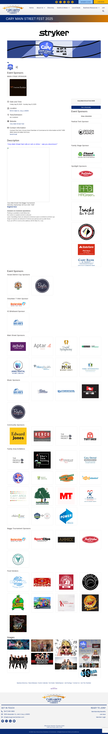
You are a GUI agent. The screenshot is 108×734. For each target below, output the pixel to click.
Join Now (103, 714)
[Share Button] (17, 67)
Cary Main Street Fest (17, 124)
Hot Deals (52, 683)
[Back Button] (8, 63)
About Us (40, 8)
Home (31, 8)
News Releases (33, 683)
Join (103, 8)
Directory (50, 8)
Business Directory (22, 683)
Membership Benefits (98, 712)
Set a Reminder (86, 107)
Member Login (101, 717)
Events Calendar (43, 683)
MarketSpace (59, 683)
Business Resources (90, 8)
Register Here (12, 207)
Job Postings (68, 683)
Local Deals (76, 8)
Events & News (62, 8)
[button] (85, 2)
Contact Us (76, 683)
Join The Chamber (86, 683)
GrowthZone (75, 732)
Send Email (13, 134)
